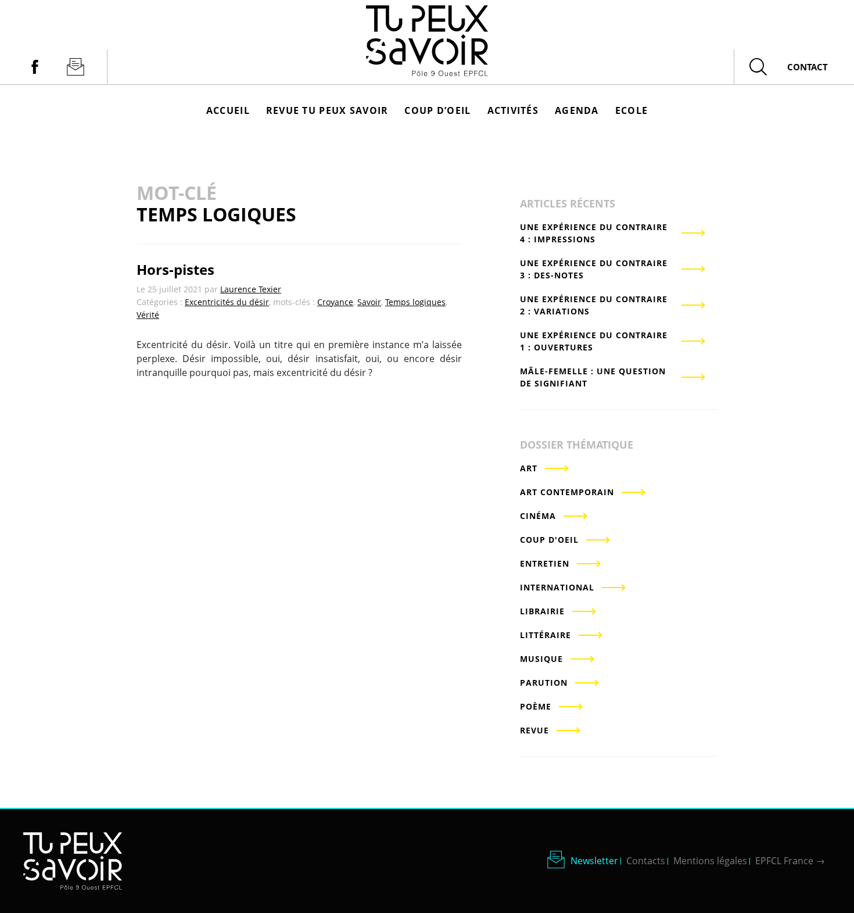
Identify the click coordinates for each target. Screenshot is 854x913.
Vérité (148, 314)
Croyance (335, 301)
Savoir (369, 301)
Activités (513, 110)
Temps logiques (415, 301)
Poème (535, 706)
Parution (544, 682)
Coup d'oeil (549, 539)
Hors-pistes (175, 269)
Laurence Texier (250, 289)
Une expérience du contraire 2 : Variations (594, 305)
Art (528, 468)
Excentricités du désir (227, 301)
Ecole (631, 110)
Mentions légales (710, 860)
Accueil (228, 110)
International (557, 587)
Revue (534, 730)
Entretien (544, 563)
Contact (807, 67)
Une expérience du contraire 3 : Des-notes (594, 269)
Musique (541, 658)
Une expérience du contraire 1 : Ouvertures (594, 341)
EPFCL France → (790, 860)
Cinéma (538, 515)
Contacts (645, 860)
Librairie (542, 611)
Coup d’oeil (437, 110)
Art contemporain (567, 491)
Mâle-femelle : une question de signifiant (593, 377)
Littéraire (545, 634)
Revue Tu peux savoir (327, 110)
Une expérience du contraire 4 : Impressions (594, 233)
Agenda (577, 110)
